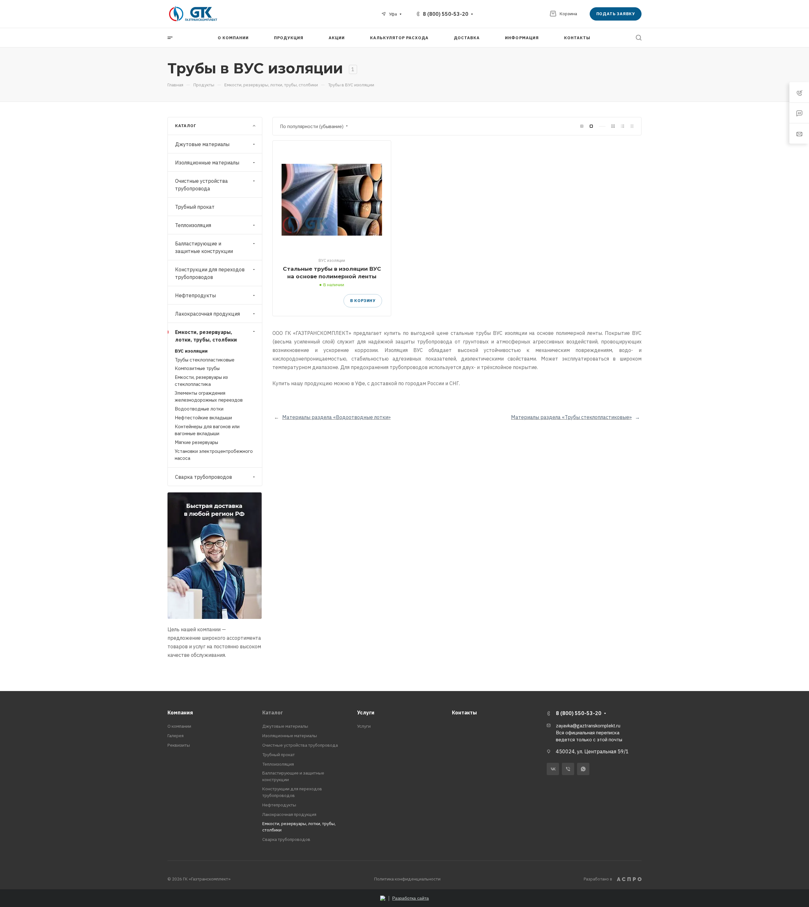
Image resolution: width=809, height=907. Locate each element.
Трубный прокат (195, 207)
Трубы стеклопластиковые (204, 360)
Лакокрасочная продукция (207, 314)
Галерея (175, 735)
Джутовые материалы (202, 144)
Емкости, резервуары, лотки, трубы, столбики (206, 336)
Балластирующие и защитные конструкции (204, 247)
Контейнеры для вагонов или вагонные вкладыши (207, 429)
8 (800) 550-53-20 (445, 14)
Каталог (272, 712)
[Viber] (568, 769)
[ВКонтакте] (553, 769)
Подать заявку (615, 13)
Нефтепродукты (195, 295)
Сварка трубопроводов (203, 477)
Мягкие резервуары (196, 442)
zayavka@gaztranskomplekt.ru (588, 726)
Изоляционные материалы (207, 162)
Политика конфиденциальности (407, 879)
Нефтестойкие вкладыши (203, 418)
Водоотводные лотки (199, 409)
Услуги (365, 712)
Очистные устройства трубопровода (201, 185)
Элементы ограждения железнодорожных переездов (209, 396)
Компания (180, 712)
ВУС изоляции (191, 351)
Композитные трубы (197, 368)
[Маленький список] (582, 126)
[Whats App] (583, 769)
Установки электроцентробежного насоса (214, 454)
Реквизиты (178, 745)
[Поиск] (639, 38)
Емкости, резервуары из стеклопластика (201, 380)
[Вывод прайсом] (632, 126)
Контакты (464, 712)
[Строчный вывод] (622, 126)
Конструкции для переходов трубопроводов (210, 273)
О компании (179, 726)
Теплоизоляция (193, 225)
